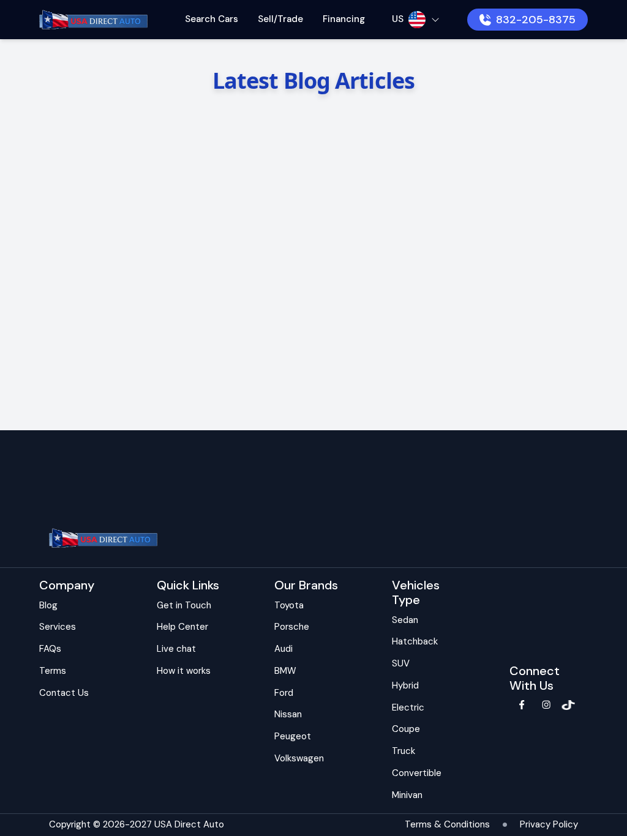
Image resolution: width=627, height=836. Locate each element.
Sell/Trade (280, 19)
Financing (344, 19)
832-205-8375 (536, 19)
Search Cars (211, 19)
